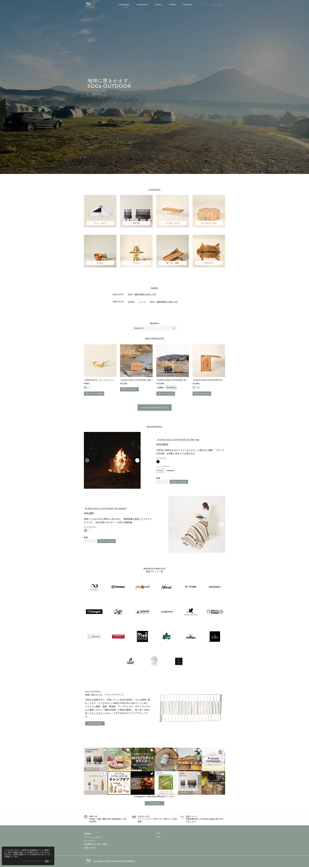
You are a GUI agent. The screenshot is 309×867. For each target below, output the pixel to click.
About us (96, 94)
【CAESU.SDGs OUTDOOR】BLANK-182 (177, 440)
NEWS (131, 302)
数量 (158, 478)
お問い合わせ (89, 848)
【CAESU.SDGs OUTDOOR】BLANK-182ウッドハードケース (209, 380)
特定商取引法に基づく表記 (95, 844)
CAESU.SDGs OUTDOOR (88, 4)
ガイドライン (89, 841)
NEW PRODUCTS (154, 338)
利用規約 (88, 834)
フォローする (154, 803)
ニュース (142, 302)
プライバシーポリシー (93, 837)
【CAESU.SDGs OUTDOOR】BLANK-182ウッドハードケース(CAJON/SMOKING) (172, 380)
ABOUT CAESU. (95, 723)
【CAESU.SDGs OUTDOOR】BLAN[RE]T (105, 508)
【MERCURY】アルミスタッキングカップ (100, 380)
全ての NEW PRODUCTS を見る (154, 407)
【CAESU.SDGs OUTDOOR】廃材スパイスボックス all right (136, 380)
